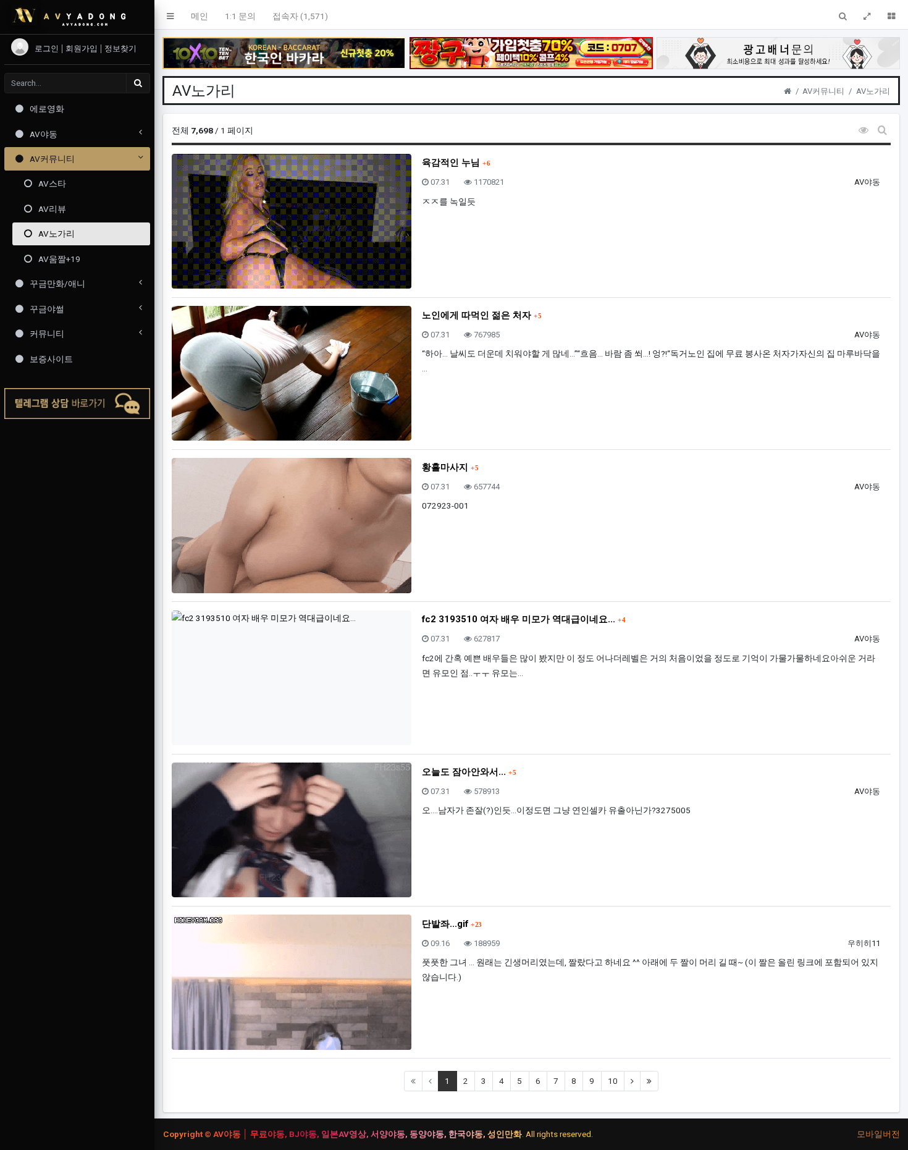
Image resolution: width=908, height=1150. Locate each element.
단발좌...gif (446, 923)
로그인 (48, 48)
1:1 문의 (240, 16)
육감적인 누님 (452, 162)
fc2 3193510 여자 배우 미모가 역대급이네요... (520, 619)
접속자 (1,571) (300, 16)
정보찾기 (120, 48)
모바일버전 (878, 1134)
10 (613, 1081)
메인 (199, 16)
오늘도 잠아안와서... (465, 771)
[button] (171, 14)
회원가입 (82, 48)
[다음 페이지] (632, 1081)
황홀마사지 (446, 467)
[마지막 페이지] (649, 1081)
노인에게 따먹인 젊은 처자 (478, 315)
